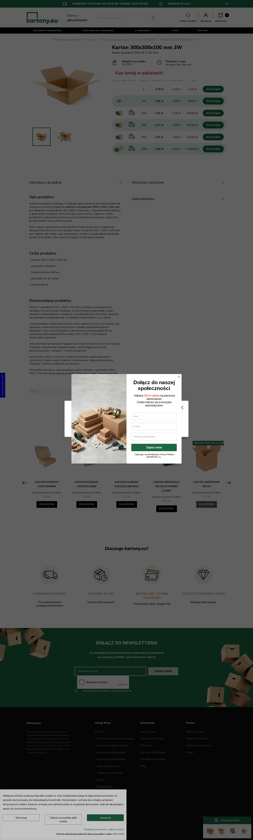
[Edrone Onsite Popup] (126, 420)
